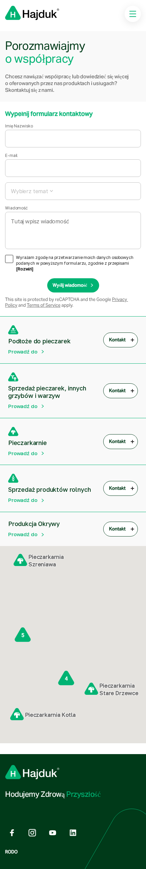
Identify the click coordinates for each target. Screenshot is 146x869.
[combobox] (73, 191)
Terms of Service (43, 305)
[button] (20, 560)
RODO (11, 852)
